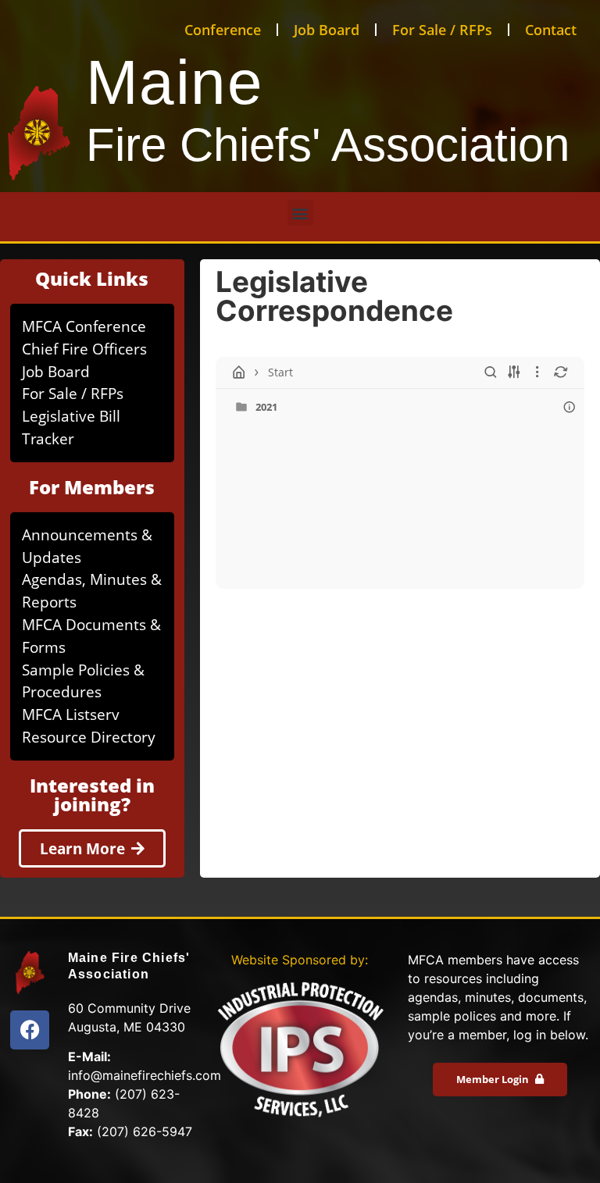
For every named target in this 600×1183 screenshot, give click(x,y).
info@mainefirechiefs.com (144, 1075)
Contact (551, 29)
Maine (175, 82)
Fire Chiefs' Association (328, 145)
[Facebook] (29, 1029)
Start (280, 372)
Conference (222, 29)
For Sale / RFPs (442, 29)
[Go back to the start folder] (239, 372)
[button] (300, 213)
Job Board (326, 29)
